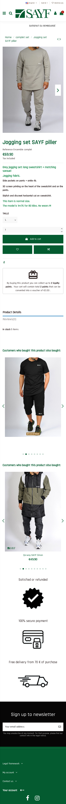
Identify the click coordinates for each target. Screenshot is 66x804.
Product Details (12, 312)
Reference (8, 149)
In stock (6, 329)
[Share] (4, 262)
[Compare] (33, 435)
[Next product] (60, 39)
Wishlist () (58, 3)
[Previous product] (58, 39)
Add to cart (35, 239)
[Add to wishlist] (17, 249)
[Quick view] (38, 435)
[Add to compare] (48, 249)
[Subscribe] (59, 727)
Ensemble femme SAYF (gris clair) (34, 555)
